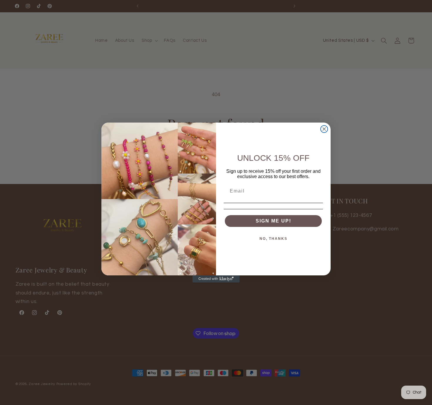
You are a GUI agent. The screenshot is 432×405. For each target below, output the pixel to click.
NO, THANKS (273, 239)
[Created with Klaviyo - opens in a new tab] (216, 278)
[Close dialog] (324, 129)
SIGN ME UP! (273, 220)
